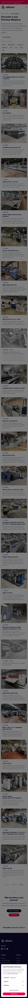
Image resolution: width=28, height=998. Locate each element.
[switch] (22, 981)
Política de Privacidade (12, 973)
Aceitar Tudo (14, 994)
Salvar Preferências (14, 990)
